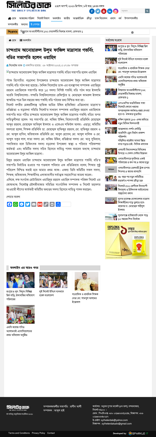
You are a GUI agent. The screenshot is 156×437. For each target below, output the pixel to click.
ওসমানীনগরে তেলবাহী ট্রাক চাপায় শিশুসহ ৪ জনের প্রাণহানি (134, 169)
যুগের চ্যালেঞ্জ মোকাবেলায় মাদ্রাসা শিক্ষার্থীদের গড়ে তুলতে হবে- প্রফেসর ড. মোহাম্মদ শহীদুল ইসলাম (133, 204)
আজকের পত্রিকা (26, 18)
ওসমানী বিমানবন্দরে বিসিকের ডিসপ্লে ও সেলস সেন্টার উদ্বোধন (132, 151)
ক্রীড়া (89, 18)
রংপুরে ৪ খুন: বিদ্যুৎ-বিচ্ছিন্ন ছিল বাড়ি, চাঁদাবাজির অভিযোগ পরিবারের (20, 295)
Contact (51, 433)
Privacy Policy (38, 433)
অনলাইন (57, 18)
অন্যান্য (24, 24)
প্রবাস (112, 18)
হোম (13, 18)
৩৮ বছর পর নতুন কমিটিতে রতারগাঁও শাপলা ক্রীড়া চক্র (130, 178)
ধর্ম (120, 18)
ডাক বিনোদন (101, 18)
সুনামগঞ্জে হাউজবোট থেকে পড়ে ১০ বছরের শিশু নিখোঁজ (133, 217)
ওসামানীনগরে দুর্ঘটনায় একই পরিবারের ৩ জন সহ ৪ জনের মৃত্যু (133, 160)
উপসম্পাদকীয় (131, 18)
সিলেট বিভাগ (43, 18)
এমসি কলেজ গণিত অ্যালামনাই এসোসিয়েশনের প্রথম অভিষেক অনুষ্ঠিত (19, 331)
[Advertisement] (53, 238)
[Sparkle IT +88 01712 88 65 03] (137, 433)
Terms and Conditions (19, 433)
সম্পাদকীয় (13, 24)
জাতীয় (67, 18)
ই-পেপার (35, 24)
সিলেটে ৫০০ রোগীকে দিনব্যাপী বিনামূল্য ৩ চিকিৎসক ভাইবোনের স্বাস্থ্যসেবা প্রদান (133, 189)
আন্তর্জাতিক (78, 18)
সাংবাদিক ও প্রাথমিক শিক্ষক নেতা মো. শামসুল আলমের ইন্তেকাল (85, 298)
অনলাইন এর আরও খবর (24, 268)
